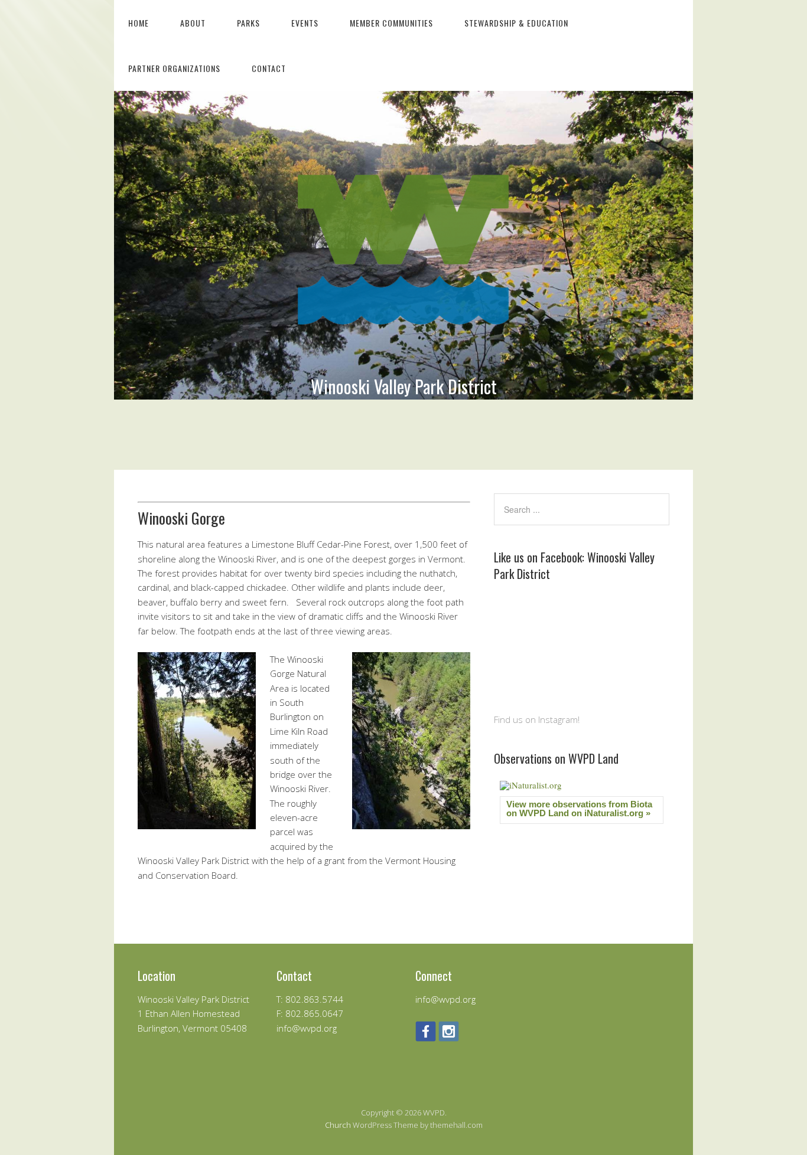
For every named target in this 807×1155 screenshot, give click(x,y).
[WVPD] (403, 361)
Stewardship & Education (516, 23)
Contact (269, 68)
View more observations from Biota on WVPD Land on (579, 808)
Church (338, 1125)
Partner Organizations (174, 68)
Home (138, 23)
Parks (248, 23)
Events (304, 23)
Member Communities (391, 23)
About (193, 23)
